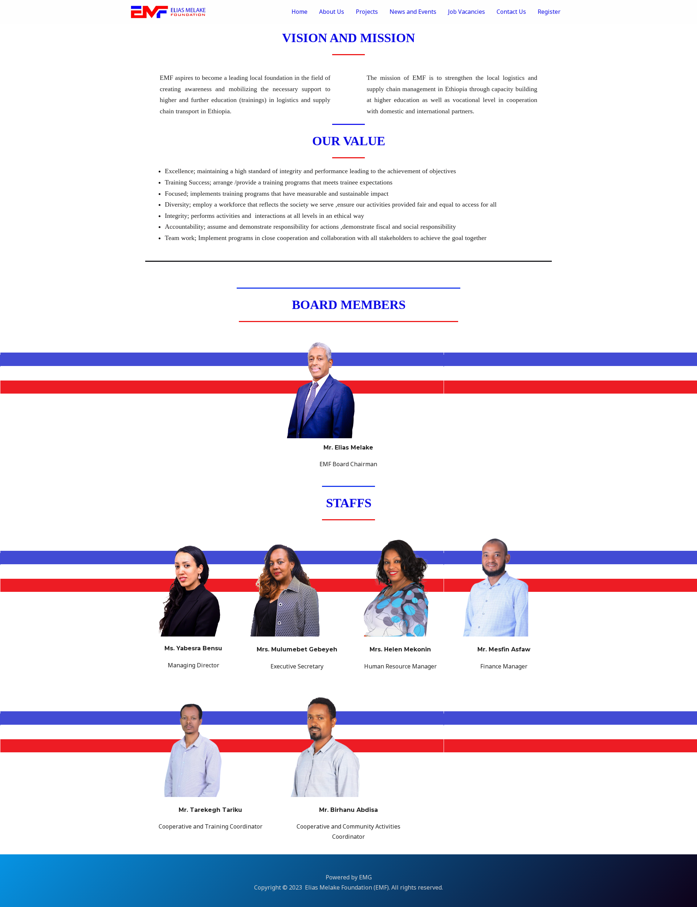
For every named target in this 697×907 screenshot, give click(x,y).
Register (549, 12)
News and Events (413, 12)
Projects (367, 12)
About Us (331, 12)
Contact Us (511, 12)
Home (299, 12)
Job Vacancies (466, 12)
